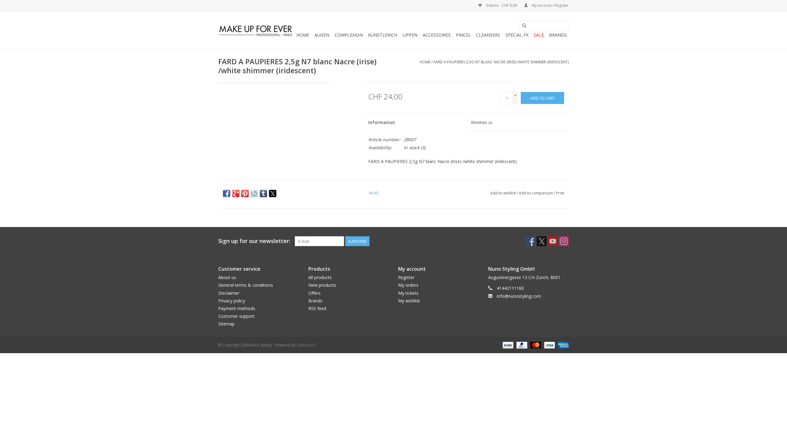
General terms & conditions (245, 285)
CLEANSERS (488, 35)
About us (227, 277)
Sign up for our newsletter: (254, 241)
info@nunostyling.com (519, 296)
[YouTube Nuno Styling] (553, 241)
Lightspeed (306, 345)
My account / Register (550, 5)
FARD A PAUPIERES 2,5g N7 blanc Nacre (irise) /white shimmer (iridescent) (501, 62)
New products (322, 285)
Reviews (481, 122)
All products (320, 277)
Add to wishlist (503, 193)
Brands (558, 35)
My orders (408, 285)
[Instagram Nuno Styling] (564, 241)
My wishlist (409, 301)
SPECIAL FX (516, 35)
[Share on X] (272, 193)
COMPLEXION (348, 35)
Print (560, 193)
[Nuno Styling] (256, 30)
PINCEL (463, 35)
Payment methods (236, 308)
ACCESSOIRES (437, 35)
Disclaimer (228, 293)
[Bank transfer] (507, 344)
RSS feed (317, 308)
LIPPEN (409, 35)
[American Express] (562, 344)
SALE (539, 35)
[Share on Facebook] (226, 193)
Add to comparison (536, 193)
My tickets (408, 293)
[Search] (524, 25)
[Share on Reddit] (254, 193)
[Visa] (549, 344)
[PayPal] (521, 344)
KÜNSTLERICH (382, 35)
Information (381, 122)
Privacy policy (231, 301)
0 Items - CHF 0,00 (501, 5)
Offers (314, 293)
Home (302, 35)
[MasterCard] (535, 344)
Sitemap (226, 324)
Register (406, 277)
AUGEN (321, 35)
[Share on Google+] (235, 193)
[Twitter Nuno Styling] (542, 241)
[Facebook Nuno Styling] (531, 241)
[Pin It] (245, 193)
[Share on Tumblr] (263, 193)
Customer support (236, 316)
